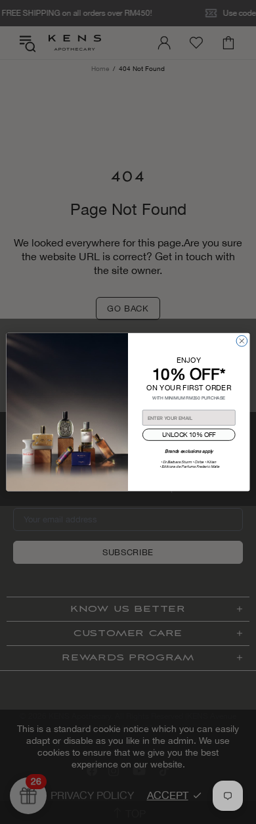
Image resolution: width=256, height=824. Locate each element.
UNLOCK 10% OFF (189, 434)
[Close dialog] (241, 340)
